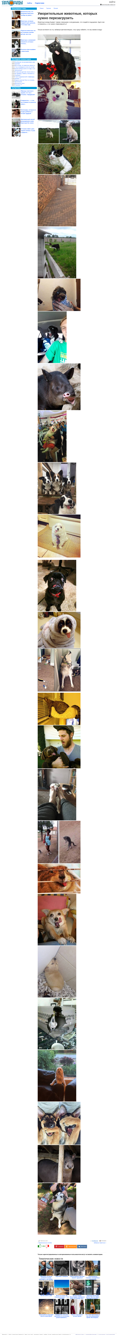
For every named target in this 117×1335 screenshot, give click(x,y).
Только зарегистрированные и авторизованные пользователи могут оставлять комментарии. (70, 1254)
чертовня (17, 63)
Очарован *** (18, 85)
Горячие (48, 8)
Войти (112, 2)
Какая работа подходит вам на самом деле (46, 1315)
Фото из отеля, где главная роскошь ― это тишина (61, 1297)
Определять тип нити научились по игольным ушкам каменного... (61, 1316)
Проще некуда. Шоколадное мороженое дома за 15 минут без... (77, 1297)
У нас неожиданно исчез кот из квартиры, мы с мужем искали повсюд (34, 67)
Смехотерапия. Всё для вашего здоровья (77, 1277)
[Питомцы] (12, 5)
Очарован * (18, 75)
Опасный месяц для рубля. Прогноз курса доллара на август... (92, 1297)
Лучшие (56, 8)
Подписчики (39, 3)
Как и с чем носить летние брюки (77, 1315)
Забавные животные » (100, 1242)
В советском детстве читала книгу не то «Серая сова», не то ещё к (33, 72)
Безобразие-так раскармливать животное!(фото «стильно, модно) (33, 62)
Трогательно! (18, 70)
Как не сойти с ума (46, 1295)
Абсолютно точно (19, 83)
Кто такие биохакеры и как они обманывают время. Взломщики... (93, 1316)
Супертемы (16, 88)
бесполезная (18, 81)
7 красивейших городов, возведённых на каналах (93, 1278)
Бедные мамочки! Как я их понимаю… (25, 80)
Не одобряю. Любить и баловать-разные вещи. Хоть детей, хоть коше (34, 73)
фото (46, 1240)
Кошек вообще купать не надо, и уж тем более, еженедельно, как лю (34, 68)
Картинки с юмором (62, 1276)
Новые (42, 8)
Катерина (103, 1240)
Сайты (29, 3)
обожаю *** (18, 78)
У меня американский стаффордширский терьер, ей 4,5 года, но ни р (34, 76)
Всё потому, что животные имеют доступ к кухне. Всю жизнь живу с (33, 65)
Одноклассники (72, 1246)
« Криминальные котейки (45, 1242)
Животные (42, 1240)
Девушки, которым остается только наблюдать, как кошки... (46, 1278)
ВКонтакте (83, 1246)
